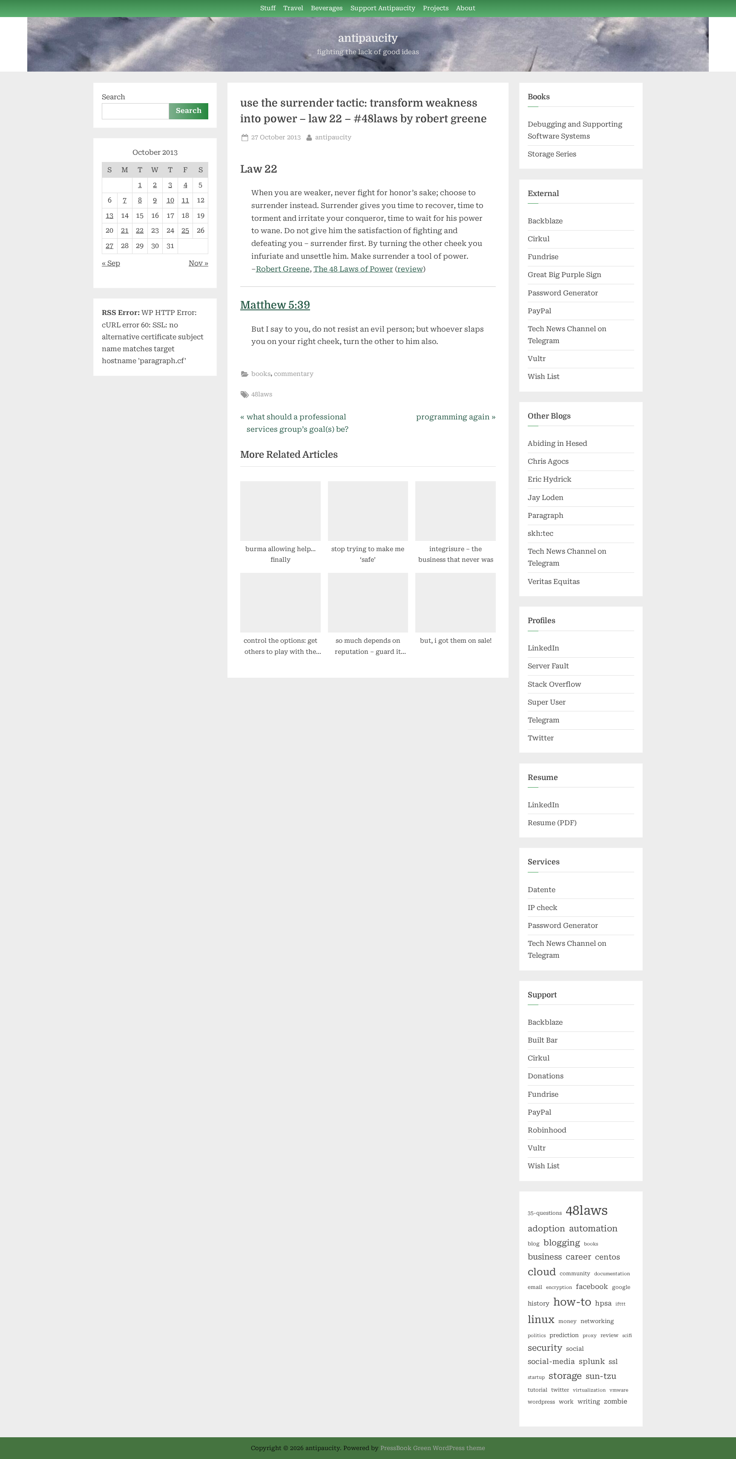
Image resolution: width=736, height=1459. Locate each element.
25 (185, 230)
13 (109, 215)
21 (125, 230)
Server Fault (548, 666)
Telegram (544, 720)
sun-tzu (601, 1376)
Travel (293, 8)
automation (593, 1229)
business (545, 1256)
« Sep (111, 263)
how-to (572, 1302)
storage (565, 1376)
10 (170, 200)
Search (113, 97)
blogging (561, 1243)
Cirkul (538, 239)
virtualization (589, 1390)
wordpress (541, 1402)
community (575, 1274)
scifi (627, 1335)
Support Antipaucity (383, 8)
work (566, 1401)
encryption (559, 1287)
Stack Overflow (554, 684)
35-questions (545, 1213)
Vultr (537, 359)
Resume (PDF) (552, 823)
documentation (612, 1274)
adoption (546, 1229)
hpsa (603, 1303)
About (465, 8)
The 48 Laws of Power (353, 269)
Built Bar (543, 1040)
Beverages (326, 8)
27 (109, 246)
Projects (435, 8)
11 (185, 200)
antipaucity (368, 38)
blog (534, 1244)
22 (140, 230)
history (538, 1303)
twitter (560, 1390)
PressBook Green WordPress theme (432, 1448)
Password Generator (563, 293)
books (260, 374)
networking (597, 1321)
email (535, 1287)
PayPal (539, 311)
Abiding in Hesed (557, 443)
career (578, 1256)
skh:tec (540, 533)
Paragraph (546, 515)
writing (589, 1401)
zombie (615, 1401)
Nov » (198, 263)
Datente (541, 890)
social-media (551, 1362)
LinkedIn (543, 648)
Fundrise (543, 257)
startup (536, 1377)
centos (607, 1257)
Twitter (541, 738)
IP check (543, 908)
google (621, 1287)
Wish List (544, 377)
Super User (547, 702)
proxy (590, 1335)
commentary (293, 374)
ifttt (620, 1304)
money (567, 1321)
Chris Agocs (548, 461)
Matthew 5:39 (275, 305)
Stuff (268, 8)
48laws (261, 394)
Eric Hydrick (550, 479)
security (545, 1348)
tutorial (537, 1390)
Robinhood (547, 1130)
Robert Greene (283, 269)
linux (541, 1320)
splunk (592, 1361)
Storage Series (552, 154)
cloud (542, 1272)
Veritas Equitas (554, 582)
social (575, 1348)
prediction (564, 1335)
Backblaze (545, 221)
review (410, 269)
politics (537, 1335)
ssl (613, 1362)
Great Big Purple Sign (564, 275)
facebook (592, 1287)
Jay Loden (546, 498)
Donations (546, 1076)
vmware (619, 1390)
